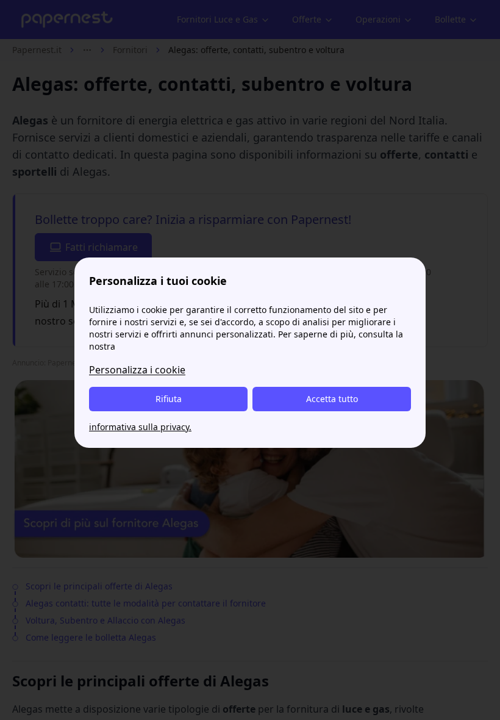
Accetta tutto (332, 399)
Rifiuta (168, 399)
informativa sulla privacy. (140, 427)
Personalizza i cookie (137, 370)
